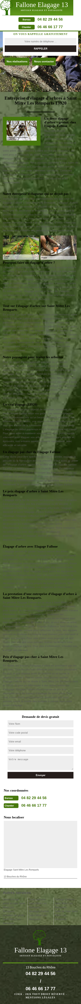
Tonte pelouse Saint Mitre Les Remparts (38, 903)
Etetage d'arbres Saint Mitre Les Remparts (65, 903)
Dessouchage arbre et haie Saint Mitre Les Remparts (14, 905)
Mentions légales (40, 997)
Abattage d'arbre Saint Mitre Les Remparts (39, 915)
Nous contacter (44, 61)
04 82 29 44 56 (50, 19)
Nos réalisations (17, 61)
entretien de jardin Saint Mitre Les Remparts (13, 919)
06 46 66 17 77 (50, 27)
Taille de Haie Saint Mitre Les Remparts (66, 915)
